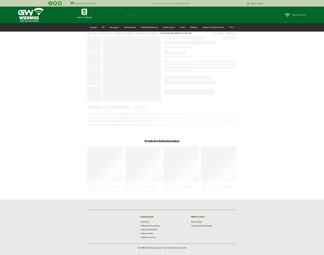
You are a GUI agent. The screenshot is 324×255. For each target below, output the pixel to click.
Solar (182, 27)
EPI (103, 27)
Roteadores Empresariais (146, 33)
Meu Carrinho (196, 222)
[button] (95, 4)
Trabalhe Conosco (148, 237)
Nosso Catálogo (84, 17)
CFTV (231, 27)
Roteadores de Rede (124, 33)
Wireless (194, 27)
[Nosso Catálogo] (84, 12)
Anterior (220, 33)
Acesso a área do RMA (85, 3)
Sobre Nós (144, 222)
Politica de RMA (146, 234)
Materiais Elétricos (149, 27)
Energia (93, 27)
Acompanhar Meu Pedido (201, 226)
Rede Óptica (169, 27)
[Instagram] (50, 3)
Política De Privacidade (150, 226)
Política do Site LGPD (148, 230)
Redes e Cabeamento (213, 27)
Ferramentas (130, 27)
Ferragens (114, 27)
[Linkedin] (55, 3)
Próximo (230, 33)
